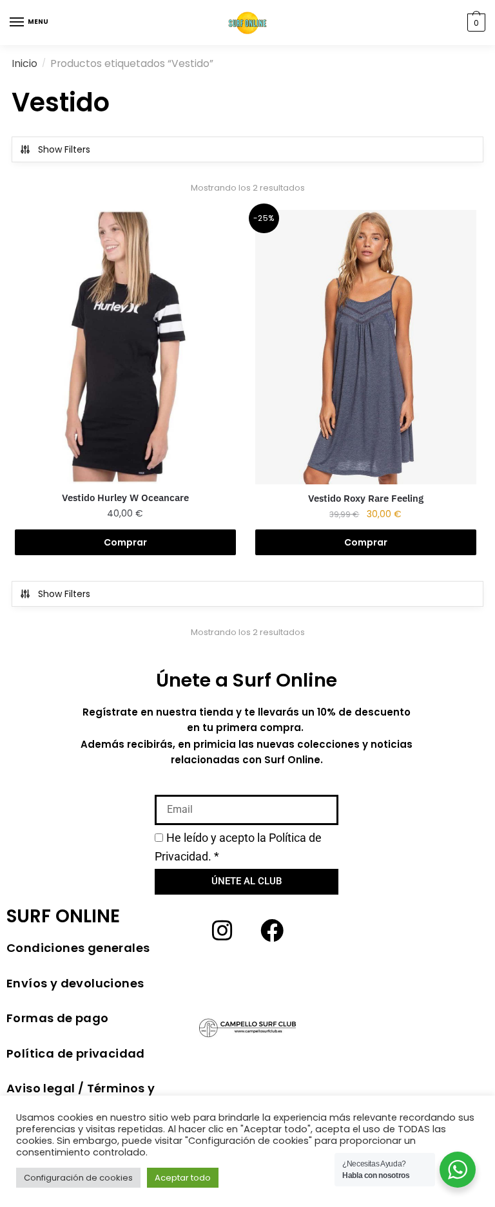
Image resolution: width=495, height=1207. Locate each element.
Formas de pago (57, 1018)
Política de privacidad (75, 1053)
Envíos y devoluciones (75, 983)
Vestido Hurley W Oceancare (125, 497)
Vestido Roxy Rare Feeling (365, 498)
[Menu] (17, 22)
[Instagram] (222, 931)
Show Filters (64, 149)
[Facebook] (272, 931)
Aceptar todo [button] (183, 1178)
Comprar (125, 542)
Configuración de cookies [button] (78, 1178)
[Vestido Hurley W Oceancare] (125, 347)
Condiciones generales (78, 948)
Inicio (24, 63)
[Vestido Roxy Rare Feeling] (365, 347)
